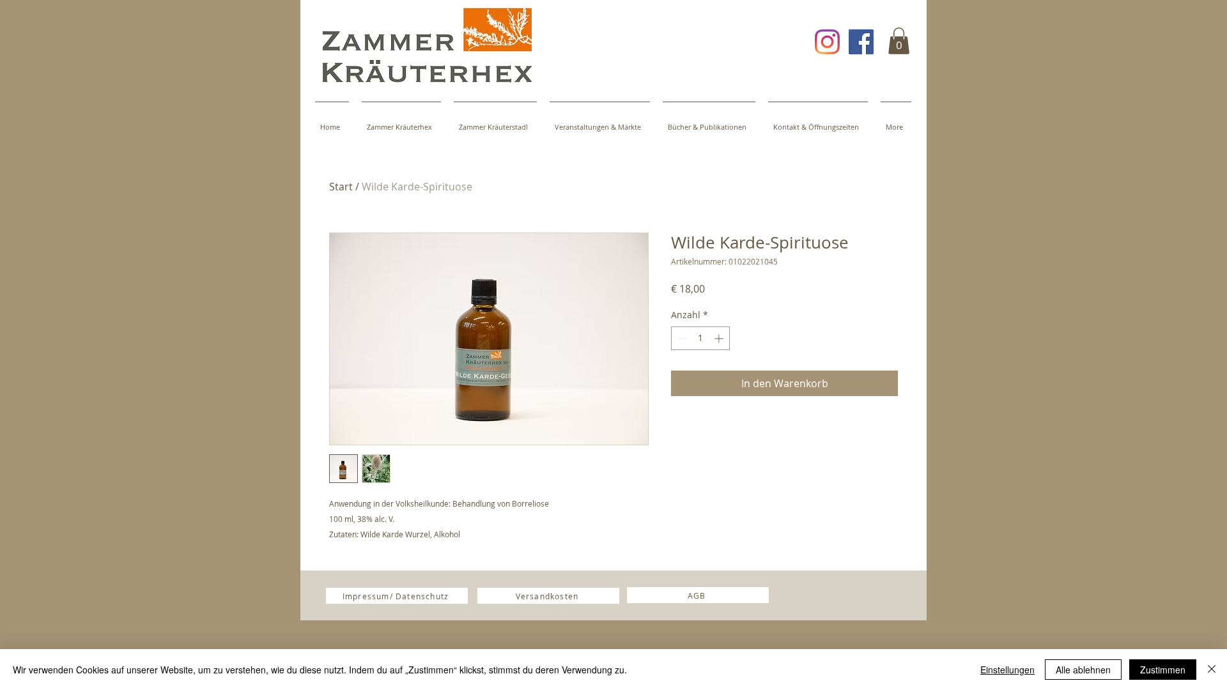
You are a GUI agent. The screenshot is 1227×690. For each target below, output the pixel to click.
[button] (899, 40)
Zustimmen (1162, 669)
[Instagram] (827, 41)
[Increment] (720, 338)
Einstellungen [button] (1007, 669)
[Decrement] (681, 338)
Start (341, 187)
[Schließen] (1211, 669)
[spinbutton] (700, 338)
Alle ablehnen (1083, 669)
